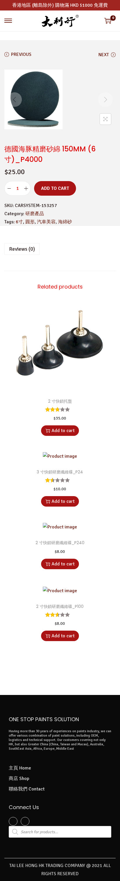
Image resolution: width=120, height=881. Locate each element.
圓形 (30, 222)
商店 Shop (19, 778)
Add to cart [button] (63, 431)
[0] (107, 20)
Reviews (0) (22, 249)
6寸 (19, 222)
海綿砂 (65, 222)
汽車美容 (46, 222)
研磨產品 (34, 214)
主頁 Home (20, 768)
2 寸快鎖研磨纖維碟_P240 (60, 543)
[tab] (60, 249)
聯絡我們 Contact (27, 789)
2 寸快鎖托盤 (60, 401)
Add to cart (55, 188)
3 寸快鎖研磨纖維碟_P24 (60, 472)
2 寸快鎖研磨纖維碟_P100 (60, 606)
